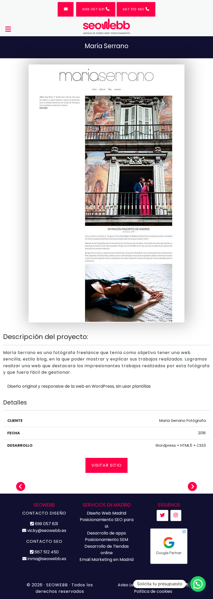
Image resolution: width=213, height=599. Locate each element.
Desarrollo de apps (106, 533)
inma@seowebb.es (46, 559)
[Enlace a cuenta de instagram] (176, 515)
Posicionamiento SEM (106, 540)
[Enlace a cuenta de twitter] (162, 515)
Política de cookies (153, 591)
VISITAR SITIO (106, 465)
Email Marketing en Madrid (106, 559)
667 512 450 (134, 9)
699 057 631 (94, 9)
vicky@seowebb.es (46, 530)
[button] (198, 584)
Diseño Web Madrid (106, 513)
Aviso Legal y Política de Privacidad (153, 585)
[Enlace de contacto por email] (66, 9)
